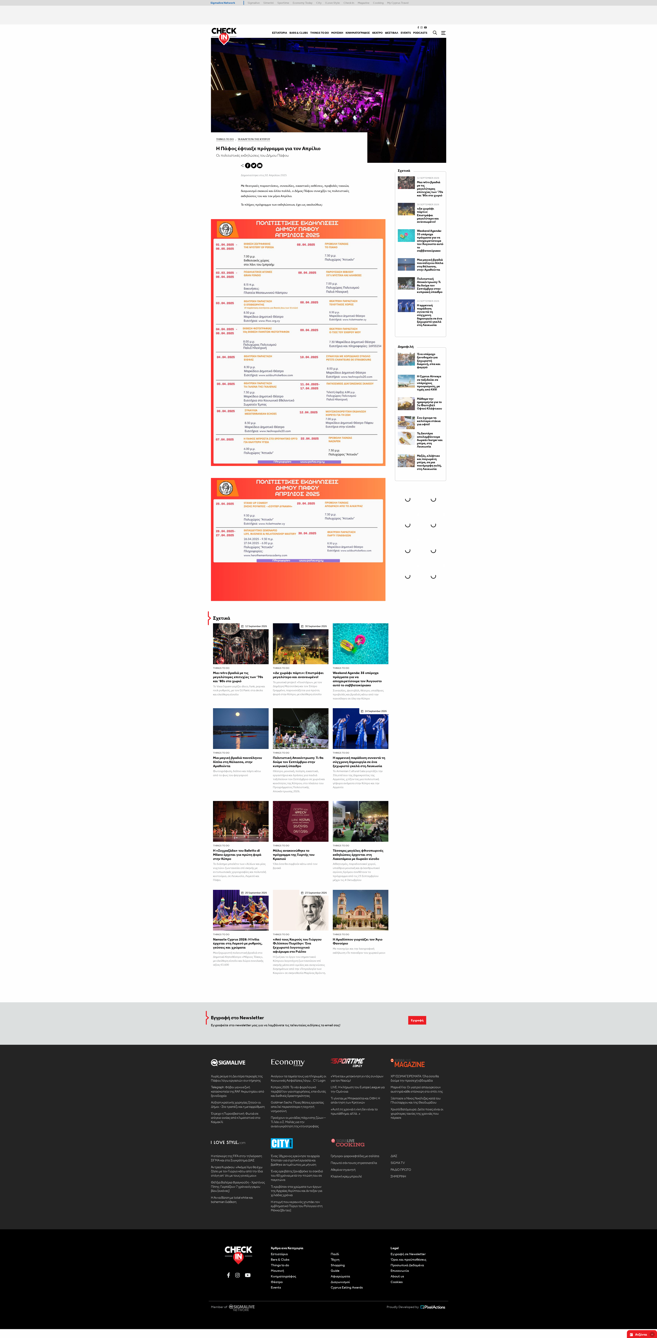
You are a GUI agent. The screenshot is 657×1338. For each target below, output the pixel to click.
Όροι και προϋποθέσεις (408, 1259)
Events (276, 1287)
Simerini (268, 2)
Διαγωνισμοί (340, 1282)
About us (397, 1276)
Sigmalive (254, 2)
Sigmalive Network (222, 2)
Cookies (397, 1282)
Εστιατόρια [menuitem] (279, 32)
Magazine (363, 2)
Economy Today (303, 2)
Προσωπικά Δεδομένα (407, 1265)
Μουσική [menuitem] (337, 32)
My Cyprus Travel (398, 2)
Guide (335, 1270)
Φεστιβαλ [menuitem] (391, 32)
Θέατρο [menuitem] (377, 32)
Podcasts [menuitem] (420, 32)
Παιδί (335, 1254)
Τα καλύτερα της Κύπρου (254, 139)
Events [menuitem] (406, 32)
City (319, 2)
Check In (349, 2)
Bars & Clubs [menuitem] (298, 32)
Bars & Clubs (280, 1259)
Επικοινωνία (400, 1270)
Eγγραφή (417, 1020)
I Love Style (332, 2)
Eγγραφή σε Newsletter (408, 1254)
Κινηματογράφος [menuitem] (358, 32)
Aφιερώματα (340, 1276)
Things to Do (225, 139)
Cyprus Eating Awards (347, 1287)
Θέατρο (277, 1282)
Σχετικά (221, 618)
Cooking (378, 2)
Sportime (283, 2)
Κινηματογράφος (283, 1276)
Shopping (338, 1265)
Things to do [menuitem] (319, 32)
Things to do (221, 668)
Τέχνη (335, 1259)
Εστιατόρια (279, 1254)
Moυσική (277, 1270)
